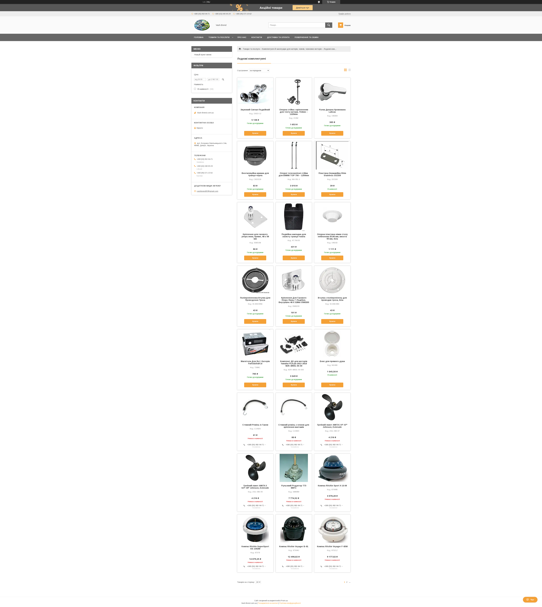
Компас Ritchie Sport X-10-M (332, 485)
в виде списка (349, 71)
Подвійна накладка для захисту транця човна (294, 235)
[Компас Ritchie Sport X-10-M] (332, 468)
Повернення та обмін (306, 37)
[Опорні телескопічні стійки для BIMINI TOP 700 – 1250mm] (294, 155)
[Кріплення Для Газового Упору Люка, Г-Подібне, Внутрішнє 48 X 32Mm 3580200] (294, 280)
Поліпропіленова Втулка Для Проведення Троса (255, 299)
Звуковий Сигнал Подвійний (255, 110)
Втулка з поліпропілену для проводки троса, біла (332, 299)
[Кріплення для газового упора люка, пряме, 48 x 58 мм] (255, 216)
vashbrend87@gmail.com (207, 191)
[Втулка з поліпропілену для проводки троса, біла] (332, 280)
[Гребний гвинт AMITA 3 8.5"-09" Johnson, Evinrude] (255, 468)
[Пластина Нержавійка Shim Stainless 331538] (332, 155)
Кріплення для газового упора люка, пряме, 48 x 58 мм (255, 236)
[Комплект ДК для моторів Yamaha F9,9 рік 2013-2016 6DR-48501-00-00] (294, 343)
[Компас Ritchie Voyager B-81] (294, 529)
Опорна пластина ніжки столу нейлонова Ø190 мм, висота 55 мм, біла (332, 236)
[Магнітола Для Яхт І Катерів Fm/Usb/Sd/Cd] (255, 343)
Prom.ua (284, 601)
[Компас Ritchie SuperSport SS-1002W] (255, 529)
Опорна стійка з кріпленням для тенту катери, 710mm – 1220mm (293, 112)
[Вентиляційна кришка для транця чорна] (255, 155)
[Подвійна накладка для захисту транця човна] (294, 216)
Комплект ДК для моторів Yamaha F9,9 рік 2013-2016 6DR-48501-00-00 (293, 363)
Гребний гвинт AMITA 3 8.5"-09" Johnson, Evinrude (255, 486)
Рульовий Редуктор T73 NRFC (293, 486)
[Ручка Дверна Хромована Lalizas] (332, 92)
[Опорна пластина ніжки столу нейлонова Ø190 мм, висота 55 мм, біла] (332, 216)
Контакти (256, 37)
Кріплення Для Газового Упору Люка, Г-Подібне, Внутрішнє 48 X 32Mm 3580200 (294, 300)
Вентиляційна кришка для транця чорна (255, 174)
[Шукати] (328, 25)
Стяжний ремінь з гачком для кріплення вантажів (293, 426)
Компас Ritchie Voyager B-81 (293, 546)
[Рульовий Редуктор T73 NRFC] (294, 468)
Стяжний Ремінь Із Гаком (255, 425)
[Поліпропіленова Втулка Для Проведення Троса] (255, 280)
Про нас (241, 37)
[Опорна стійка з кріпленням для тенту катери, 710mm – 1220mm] (294, 92)
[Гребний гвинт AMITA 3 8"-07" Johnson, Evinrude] (332, 407)
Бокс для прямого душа (332, 361)
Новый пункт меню (202, 54)
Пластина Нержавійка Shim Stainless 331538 (332, 174)
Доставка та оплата (278, 37)
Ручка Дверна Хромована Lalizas (332, 111)
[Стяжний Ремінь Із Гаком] (255, 407)
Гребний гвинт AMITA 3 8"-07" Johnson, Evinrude (332, 426)
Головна (198, 37)
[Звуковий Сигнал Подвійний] (255, 92)
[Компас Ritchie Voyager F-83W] (332, 529)
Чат (532, 600)
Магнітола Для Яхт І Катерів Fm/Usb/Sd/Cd (255, 362)
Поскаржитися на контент (268, 603)
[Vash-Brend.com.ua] (201, 30)
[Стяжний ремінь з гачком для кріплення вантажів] (294, 407)
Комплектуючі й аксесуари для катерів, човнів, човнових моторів (292, 49)
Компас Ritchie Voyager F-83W (332, 546)
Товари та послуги (219, 37)
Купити (255, 133)
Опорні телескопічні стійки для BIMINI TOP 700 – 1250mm (294, 174)
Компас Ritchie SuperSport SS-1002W (255, 547)
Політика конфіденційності (290, 603)
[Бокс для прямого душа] (332, 343)
